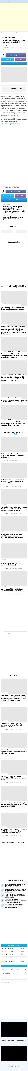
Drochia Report (16, 1069)
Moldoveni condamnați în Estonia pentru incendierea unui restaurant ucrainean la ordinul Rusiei (13, 423)
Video (24, 374)
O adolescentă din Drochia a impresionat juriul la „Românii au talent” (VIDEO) (12, 725)
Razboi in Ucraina (5, 326)
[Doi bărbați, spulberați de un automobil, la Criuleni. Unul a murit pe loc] (14, 767)
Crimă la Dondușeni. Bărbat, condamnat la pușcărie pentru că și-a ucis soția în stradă (14, 751)
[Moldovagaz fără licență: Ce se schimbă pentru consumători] (14, 578)
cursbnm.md (6, 982)
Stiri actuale (10, 305)
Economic (13, 434)
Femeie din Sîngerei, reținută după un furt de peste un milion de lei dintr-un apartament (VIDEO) (14, 804)
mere (13, 187)
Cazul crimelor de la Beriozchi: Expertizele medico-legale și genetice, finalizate (14, 906)
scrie (6, 108)
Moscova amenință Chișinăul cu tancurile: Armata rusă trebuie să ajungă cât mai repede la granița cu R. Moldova (13, 331)
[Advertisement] (14, 17)
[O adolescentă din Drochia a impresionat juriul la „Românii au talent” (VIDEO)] (14, 714)
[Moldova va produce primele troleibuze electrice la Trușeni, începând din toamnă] (14, 550)
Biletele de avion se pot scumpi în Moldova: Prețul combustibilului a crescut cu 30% (12, 481)
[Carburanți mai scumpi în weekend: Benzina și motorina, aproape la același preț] (14, 444)
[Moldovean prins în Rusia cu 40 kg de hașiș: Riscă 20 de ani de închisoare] (14, 391)
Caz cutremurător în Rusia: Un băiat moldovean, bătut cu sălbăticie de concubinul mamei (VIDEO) (13, 378)
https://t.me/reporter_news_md (11, 124)
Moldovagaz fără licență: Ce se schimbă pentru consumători (12, 590)
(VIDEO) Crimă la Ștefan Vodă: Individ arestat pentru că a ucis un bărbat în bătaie (15, 896)
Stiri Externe (18, 305)
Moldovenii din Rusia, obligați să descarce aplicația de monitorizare (13, 308)
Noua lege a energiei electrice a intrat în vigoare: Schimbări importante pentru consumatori (12, 536)
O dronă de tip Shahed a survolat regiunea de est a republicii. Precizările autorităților (15, 886)
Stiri (9, 1069)
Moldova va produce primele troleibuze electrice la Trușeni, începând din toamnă (11, 563)
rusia (18, 187)
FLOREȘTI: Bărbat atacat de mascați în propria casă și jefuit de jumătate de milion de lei (15, 901)
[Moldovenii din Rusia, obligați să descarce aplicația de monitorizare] (14, 298)
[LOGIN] (26, 1)
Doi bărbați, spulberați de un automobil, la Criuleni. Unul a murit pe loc (13, 778)
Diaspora (3, 305)
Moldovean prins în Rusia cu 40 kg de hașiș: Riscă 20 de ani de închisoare (14, 401)
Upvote (6, 231)
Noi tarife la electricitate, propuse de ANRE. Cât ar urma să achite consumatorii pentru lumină (14, 508)
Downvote (21, 231)
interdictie (6, 187)
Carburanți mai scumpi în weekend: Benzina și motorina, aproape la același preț (13, 455)
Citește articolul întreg (14, 88)
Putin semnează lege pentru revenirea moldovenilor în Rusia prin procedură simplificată (14, 355)
